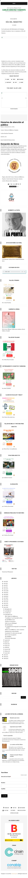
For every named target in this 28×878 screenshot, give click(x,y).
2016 (5, 600)
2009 (5, 658)
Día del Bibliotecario (10, 619)
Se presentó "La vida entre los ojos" (13, 633)
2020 (5, 592)
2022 (5, 589)
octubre (7, 612)
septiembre (7, 614)
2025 (5, 583)
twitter (14, 807)
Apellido (3, 788)
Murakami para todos (14, 718)
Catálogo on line (14, 813)
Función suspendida (8, 735)
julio (6, 642)
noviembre (7, 611)
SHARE (7, 79)
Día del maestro (13, 18)
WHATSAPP (9, 82)
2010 (5, 656)
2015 (5, 601)
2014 (5, 603)
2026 (5, 581)
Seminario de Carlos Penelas (12, 631)
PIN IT (15, 82)
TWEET (14, 79)
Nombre (3, 782)
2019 (5, 594)
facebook (6, 807)
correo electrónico (5, 154)
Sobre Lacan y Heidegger (11, 623)
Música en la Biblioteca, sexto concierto (14, 629)
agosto (6, 640)
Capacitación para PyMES (16, 726)
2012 (5, 607)
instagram (22, 807)
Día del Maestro (9, 625)
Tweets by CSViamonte (7, 572)
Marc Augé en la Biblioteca (11, 616)
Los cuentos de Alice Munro (16, 744)
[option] (14, 101)
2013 (5, 605)
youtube (6, 810)
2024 (5, 585)
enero (6, 653)
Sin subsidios (8, 636)
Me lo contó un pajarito (10, 635)
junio (6, 643)
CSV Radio (13, 810)
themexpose (14, 873)
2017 (5, 598)
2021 (5, 590)
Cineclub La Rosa (21, 810)
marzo (6, 649)
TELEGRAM (21, 79)
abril (6, 647)
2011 (5, 654)
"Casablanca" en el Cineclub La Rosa (13, 618)
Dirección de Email (6, 777)
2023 (5, 587)
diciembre (7, 609)
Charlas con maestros (10, 621)
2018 (5, 596)
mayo (6, 645)
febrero (6, 651)
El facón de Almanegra (10, 638)
